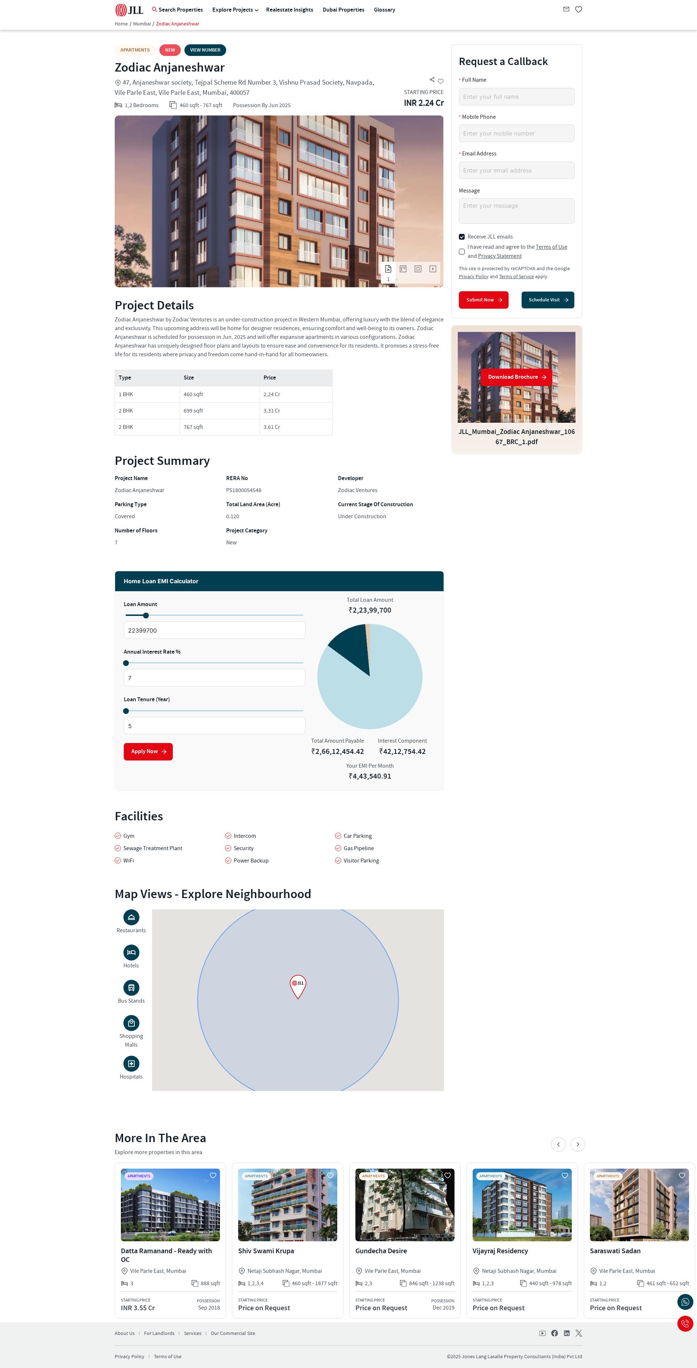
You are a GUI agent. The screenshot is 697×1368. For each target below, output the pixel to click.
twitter (578, 1334)
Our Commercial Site (233, 1333)
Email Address (479, 153)
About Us (125, 1333)
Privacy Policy (474, 276)
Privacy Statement (500, 256)
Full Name (474, 80)
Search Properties (181, 10)
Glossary (384, 10)
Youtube (543, 1334)
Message (469, 190)
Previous (558, 1144)
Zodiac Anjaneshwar (177, 24)
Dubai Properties (343, 10)
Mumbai (142, 24)
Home (121, 24)
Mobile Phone (479, 117)
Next (578, 1144)
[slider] (145, 615)
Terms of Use (551, 247)
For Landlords (159, 1333)
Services (192, 1333)
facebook (554, 1334)
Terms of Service (516, 276)
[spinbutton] (214, 630)
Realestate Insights (289, 10)
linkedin (566, 1334)
